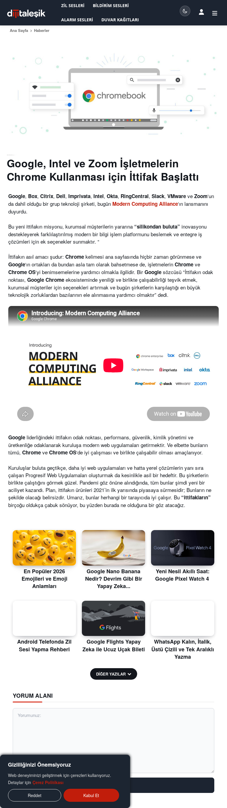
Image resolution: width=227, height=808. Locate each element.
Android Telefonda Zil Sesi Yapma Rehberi (44, 645)
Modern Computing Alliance (145, 203)
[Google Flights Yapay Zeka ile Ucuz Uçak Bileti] (113, 618)
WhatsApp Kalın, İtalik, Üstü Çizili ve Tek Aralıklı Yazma (182, 649)
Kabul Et (91, 795)
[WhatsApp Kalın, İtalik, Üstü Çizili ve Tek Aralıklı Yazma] (182, 618)
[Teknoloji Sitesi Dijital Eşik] (26, 13)
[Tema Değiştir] (185, 11)
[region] (65, 781)
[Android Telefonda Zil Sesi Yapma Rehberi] (44, 618)
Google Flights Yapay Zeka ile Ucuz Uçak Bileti (113, 645)
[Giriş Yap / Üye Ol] (201, 11)
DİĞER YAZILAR (111, 674)
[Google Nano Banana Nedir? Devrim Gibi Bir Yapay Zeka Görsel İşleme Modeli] (113, 548)
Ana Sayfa (19, 30)
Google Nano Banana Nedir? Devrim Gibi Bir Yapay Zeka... (113, 578)
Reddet (34, 795)
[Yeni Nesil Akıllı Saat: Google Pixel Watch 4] (182, 548)
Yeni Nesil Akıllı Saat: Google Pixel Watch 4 (182, 574)
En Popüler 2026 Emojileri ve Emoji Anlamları (44, 578)
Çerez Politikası (48, 782)
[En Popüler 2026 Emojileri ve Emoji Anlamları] (44, 548)
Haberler (41, 30)
